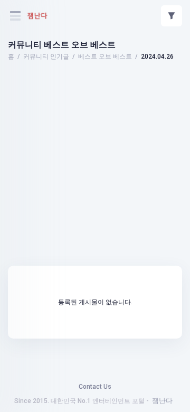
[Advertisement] (95, 92)
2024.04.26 (157, 56)
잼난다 (162, 401)
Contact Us (95, 386)
